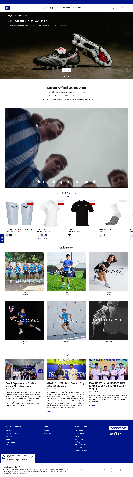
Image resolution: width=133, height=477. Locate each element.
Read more (8, 409)
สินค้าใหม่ (66, 193)
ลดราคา (87, 8)
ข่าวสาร (66, 355)
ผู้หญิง (51, 8)
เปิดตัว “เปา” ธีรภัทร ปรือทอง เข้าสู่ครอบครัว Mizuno (65, 385)
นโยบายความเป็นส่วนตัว (20, 473)
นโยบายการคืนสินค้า (11, 433)
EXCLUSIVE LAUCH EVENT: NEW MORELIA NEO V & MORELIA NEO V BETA (107, 386)
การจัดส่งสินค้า (48, 433)
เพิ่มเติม (66, 70)
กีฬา (58, 8)
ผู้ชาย (45, 8)
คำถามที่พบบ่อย (10, 442)
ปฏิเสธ (121, 470)
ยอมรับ (103, 470)
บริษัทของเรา (79, 431)
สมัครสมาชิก (9, 436)
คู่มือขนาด (8, 439)
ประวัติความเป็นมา (80, 433)
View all (66, 196)
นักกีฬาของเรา (79, 439)
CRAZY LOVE (79, 448)
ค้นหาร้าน (46, 431)
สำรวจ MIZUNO (77, 8)
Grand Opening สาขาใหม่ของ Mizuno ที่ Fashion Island (21, 385)
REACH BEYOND (80, 445)
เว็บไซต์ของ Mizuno (81, 451)
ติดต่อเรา (8, 431)
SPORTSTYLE (66, 8)
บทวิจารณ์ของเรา (10, 445)
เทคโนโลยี (78, 442)
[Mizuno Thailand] (7, 8)
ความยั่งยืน (78, 436)
